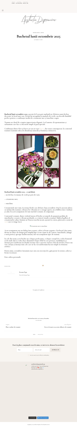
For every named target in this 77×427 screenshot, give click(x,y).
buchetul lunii (40, 334)
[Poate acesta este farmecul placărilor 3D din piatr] (23, 387)
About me (25, 2)
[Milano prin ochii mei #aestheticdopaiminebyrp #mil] (69, 376)
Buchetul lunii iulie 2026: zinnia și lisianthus (38, 318)
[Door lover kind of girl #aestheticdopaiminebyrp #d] (54, 375)
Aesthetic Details (36, 32)
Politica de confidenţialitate (44, 355)
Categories (19, 2)
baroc (42, 129)
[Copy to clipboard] (38, 266)
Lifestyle (42, 32)
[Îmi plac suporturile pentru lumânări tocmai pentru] (38, 392)
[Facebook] (35, 266)
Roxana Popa (7, 266)
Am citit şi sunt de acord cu (39, 355)
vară (6, 222)
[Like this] (42, 266)
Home (13, 2)
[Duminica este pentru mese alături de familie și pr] (7, 379)
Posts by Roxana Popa (24, 275)
